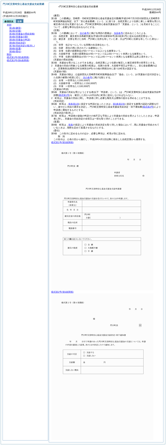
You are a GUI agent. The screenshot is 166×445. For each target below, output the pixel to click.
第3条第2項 (118, 104)
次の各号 (84, 33)
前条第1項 (73, 104)
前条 (70, 124)
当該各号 (118, 33)
